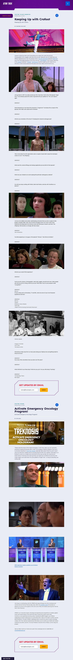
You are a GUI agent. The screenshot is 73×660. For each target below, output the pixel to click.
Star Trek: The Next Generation (22, 14)
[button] (7, 3)
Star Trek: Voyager (19, 403)
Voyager (19, 62)
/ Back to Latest (6, 15)
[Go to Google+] (27, 633)
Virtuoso (29, 62)
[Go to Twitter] (22, 633)
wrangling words (44, 605)
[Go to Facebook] (17, 633)
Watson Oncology (19, 566)
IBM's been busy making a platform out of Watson (26, 565)
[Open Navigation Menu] (68, 3)
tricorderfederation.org (20, 630)
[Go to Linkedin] (33, 633)
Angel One (54, 58)
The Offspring (43, 60)
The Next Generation (43, 58)
